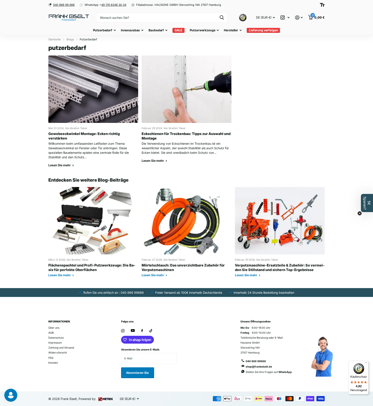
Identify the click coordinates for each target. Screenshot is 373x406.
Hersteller (231, 30)
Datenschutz (56, 337)
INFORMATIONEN (59, 321)
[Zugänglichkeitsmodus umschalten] (322, 5)
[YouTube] (133, 330)
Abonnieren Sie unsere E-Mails (140, 349)
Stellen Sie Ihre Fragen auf (269, 372)
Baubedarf (156, 30)
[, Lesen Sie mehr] (285, 17)
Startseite (54, 39)
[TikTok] (150, 330)
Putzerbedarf (102, 30)
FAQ (50, 357)
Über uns (53, 327)
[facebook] (142, 330)
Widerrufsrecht (57, 352)
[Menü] (366, 363)
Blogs (70, 39)
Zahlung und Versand (61, 347)
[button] (367, 203)
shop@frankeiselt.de (259, 366)
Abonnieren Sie (137, 372)
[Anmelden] (299, 17)
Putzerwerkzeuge (202, 30)
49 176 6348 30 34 (113, 4)
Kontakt (53, 362)
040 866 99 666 (64, 4)
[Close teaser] (359, 213)
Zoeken (222, 17)
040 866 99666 (256, 361)
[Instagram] (122, 330)
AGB (51, 332)
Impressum (55, 342)
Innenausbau (130, 30)
